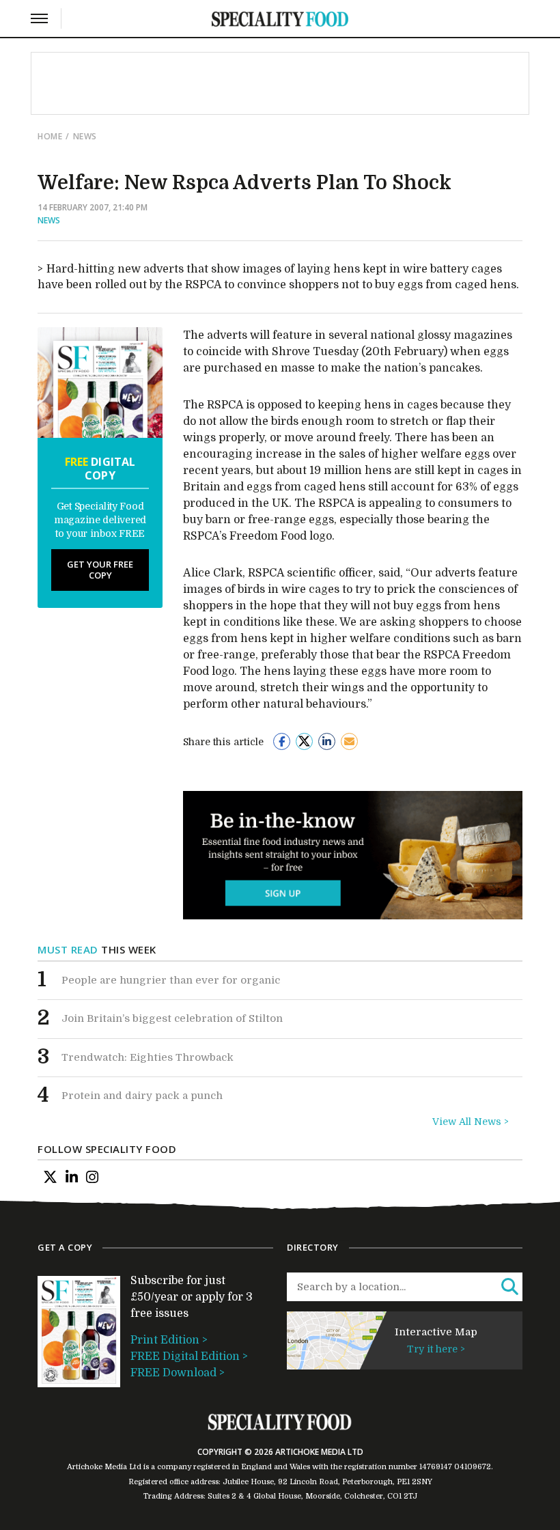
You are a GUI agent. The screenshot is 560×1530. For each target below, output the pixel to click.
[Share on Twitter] (304, 741)
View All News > (470, 1121)
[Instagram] (92, 1176)
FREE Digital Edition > (189, 1356)
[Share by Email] (349, 741)
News (49, 220)
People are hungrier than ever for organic (170, 980)
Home (50, 136)
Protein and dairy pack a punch (142, 1095)
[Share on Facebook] (281, 741)
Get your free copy (100, 569)
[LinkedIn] (72, 1176)
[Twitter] (50, 1176)
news (85, 136)
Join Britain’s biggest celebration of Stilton (172, 1018)
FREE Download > (177, 1373)
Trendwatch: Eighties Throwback (147, 1057)
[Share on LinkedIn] (326, 741)
